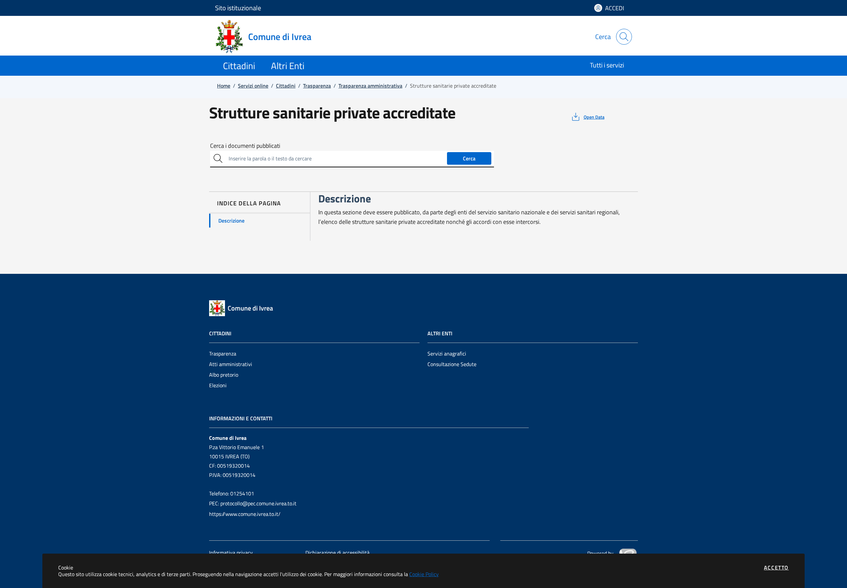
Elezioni (218, 385)
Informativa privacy (231, 553)
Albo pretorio (223, 375)
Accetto (776, 567)
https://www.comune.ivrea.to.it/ (245, 514)
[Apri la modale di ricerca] (624, 37)
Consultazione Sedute (451, 364)
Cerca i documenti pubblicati (245, 146)
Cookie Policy (424, 574)
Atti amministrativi (230, 364)
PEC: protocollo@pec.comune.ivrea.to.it (252, 503)
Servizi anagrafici (446, 353)
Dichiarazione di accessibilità (337, 553)
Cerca (469, 158)
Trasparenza (222, 353)
